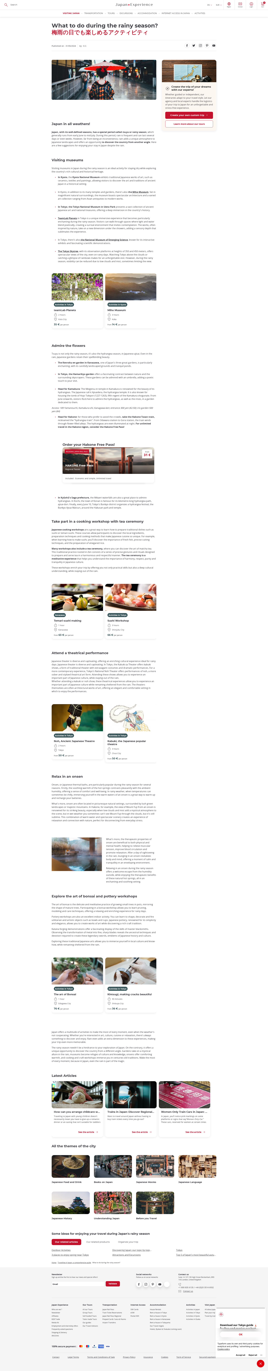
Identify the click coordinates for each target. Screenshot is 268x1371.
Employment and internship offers (65, 1326)
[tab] (66, 1242)
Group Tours (87, 1313)
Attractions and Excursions (126, 1254)
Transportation (93, 13)
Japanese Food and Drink (67, 1182)
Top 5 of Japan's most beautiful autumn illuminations (196, 1254)
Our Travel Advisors (90, 1326)
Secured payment (207, 1357)
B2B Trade (56, 1319)
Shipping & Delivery (59, 1332)
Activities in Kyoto (117, 304)
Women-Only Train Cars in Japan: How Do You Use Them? (184, 1112)
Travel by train (210, 1316)
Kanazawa (60, 615)
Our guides (87, 1323)
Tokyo (179, 1250)
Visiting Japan (71, 13)
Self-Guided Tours (90, 1316)
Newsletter (56, 1313)
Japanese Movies (146, 1182)
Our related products (98, 1242)
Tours (111, 13)
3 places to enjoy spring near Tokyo (70, 1254)
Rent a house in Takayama (160, 1323)
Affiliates (55, 1316)
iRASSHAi (55, 1336)
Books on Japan (103, 1182)
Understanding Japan (106, 1218)
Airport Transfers (109, 1323)
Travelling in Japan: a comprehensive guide (74, 1262)
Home (54, 1262)
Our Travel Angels (157, 1326)
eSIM (132, 1313)
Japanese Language (190, 1182)
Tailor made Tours (90, 1319)
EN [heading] (208, 5)
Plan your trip (210, 1313)
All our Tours (88, 1309)
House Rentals (155, 1309)
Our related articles (66, 1242)
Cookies (164, 1357)
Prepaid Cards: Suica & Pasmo (114, 1319)
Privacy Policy (129, 1357)
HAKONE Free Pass (79, 465)
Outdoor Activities (61, 1250)
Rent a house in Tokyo (158, 1313)
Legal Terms (73, 1357)
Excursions (126, 13)
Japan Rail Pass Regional (111, 1316)
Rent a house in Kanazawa (160, 1319)
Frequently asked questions (62, 1329)
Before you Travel (146, 1218)
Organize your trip (128, 1242)
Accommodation (147, 13)
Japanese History (62, 1218)
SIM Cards (134, 1309)
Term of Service (183, 1357)
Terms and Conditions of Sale (101, 1357)
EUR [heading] (217, 5)
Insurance (148, 1357)
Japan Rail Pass (108, 1309)
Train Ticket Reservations (112, 1313)
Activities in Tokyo (64, 304)
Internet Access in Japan (176, 13)
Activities (200, 13)
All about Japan (210, 1309)
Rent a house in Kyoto (158, 1316)
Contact (55, 1357)
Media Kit (55, 1323)
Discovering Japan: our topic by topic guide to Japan (132, 1250)
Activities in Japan (193, 1309)
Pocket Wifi (135, 1316)
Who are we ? (57, 1309)
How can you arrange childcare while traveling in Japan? (77, 1112)
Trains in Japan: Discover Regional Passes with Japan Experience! (130, 1112)
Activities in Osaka (193, 1319)
